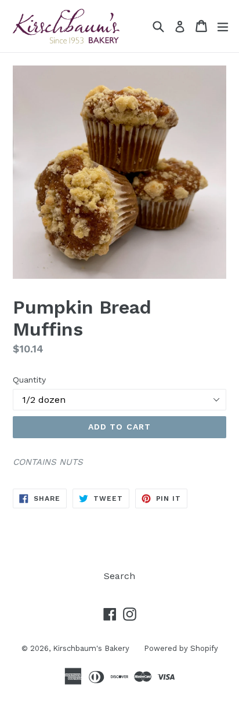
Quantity (29, 379)
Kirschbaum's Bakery (91, 648)
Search (119, 575)
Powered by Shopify (181, 648)
